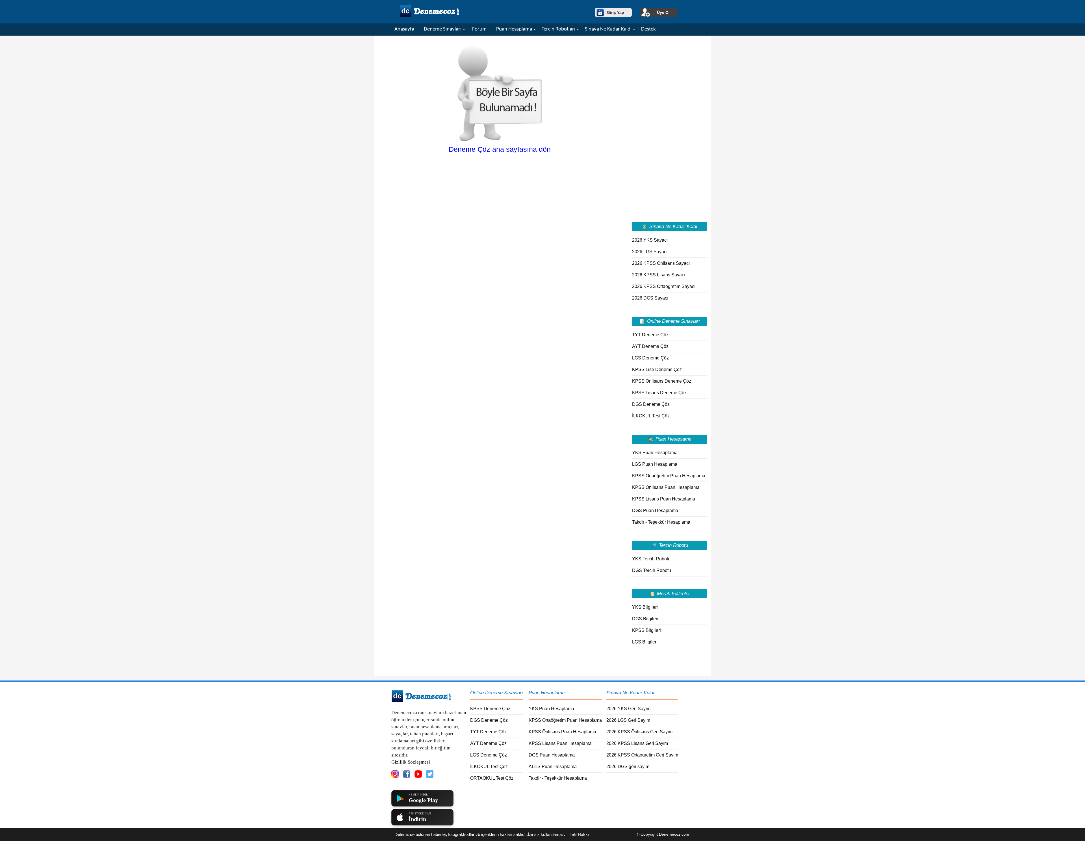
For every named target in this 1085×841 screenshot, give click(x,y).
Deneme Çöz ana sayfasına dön (500, 149)
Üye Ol (663, 12)
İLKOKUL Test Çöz (651, 415)
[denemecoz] (421, 700)
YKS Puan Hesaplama (655, 452)
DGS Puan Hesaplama (655, 510)
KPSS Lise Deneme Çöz (657, 369)
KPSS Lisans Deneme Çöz (659, 392)
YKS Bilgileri (645, 607)
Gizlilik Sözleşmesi (410, 762)
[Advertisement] (669, 128)
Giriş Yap (615, 12)
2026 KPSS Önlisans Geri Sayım (639, 731)
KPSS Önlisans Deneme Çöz (661, 381)
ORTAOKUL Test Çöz (491, 778)
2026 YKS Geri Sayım (628, 708)
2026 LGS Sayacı (649, 251)
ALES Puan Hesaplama (553, 766)
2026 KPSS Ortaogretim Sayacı (663, 286)
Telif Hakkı (579, 834)
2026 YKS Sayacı (650, 240)
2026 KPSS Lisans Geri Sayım (637, 743)
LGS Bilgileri (644, 642)
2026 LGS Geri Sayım (628, 720)
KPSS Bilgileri (646, 630)
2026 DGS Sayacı (650, 298)
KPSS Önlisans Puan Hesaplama (666, 487)
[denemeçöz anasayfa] (429, 16)
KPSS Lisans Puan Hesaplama (663, 499)
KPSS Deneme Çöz (490, 708)
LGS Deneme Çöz (650, 358)
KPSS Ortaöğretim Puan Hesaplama (668, 475)
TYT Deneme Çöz (650, 334)
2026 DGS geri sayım (627, 766)
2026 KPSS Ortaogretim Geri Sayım (642, 755)
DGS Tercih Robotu (651, 570)
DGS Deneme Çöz (651, 404)
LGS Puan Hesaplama (654, 464)
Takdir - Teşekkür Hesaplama (661, 522)
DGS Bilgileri (645, 618)
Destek (648, 29)
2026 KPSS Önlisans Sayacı (661, 263)
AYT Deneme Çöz (650, 346)
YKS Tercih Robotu (651, 558)
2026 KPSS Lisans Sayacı (658, 274)
